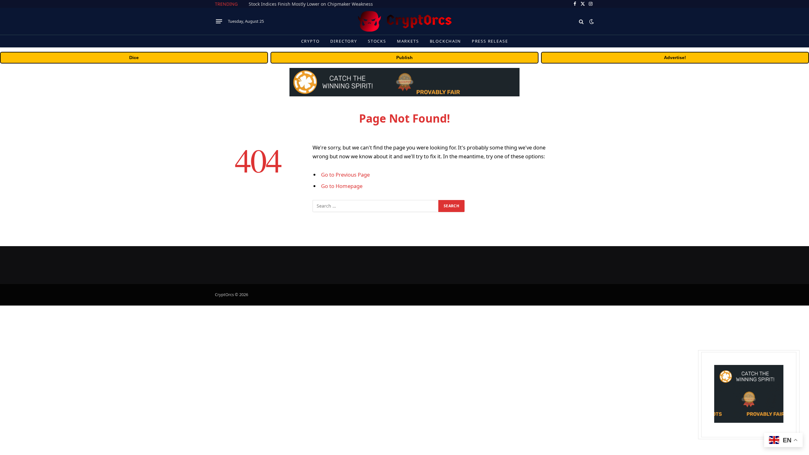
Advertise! (675, 57)
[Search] (581, 21)
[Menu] (219, 21)
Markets (408, 41)
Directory (343, 41)
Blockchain (445, 41)
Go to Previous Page (345, 174)
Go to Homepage (341, 186)
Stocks (377, 41)
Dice (134, 57)
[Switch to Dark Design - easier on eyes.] (591, 21)
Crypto (310, 41)
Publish (404, 57)
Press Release (490, 41)
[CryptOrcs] (404, 21)
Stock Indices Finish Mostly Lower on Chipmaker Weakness (311, 4)
